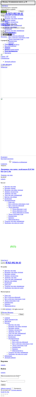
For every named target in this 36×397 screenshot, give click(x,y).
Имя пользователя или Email (11, 376)
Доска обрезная (13, 207)
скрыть (3, 179)
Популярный (9, 44)
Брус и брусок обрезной (16, 205)
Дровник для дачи (7, 175)
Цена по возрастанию (12, 49)
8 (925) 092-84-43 (14, 13)
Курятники (8, 198)
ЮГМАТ (8, 309)
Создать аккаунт (16, 390)
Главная (3, 24)
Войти (3, 385)
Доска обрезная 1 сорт (19, 209)
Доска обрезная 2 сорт (19, 211)
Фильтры (4, 37)
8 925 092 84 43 (13, 262)
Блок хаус (11, 202)
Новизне (7, 48)
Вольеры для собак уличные (14, 190)
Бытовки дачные (10, 188)
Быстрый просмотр (7, 159)
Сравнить (4, 164)
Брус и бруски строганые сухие (18, 204)
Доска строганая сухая (15, 214)
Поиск (21, 11)
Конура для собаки (11, 197)
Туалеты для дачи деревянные (14, 221)
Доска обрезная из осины (20, 212)
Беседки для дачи (10, 186)
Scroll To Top (5, 392)
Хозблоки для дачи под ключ (14, 223)
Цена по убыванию (11, 51)
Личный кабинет (10, 357)
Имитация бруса (13, 219)
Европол (11, 218)
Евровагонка (12, 216)
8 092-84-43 (18, 246)
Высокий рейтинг (10, 46)
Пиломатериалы (10, 200)
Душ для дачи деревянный (13, 195)
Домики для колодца (11, 192)
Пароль (4, 381)
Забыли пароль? (6, 388)
